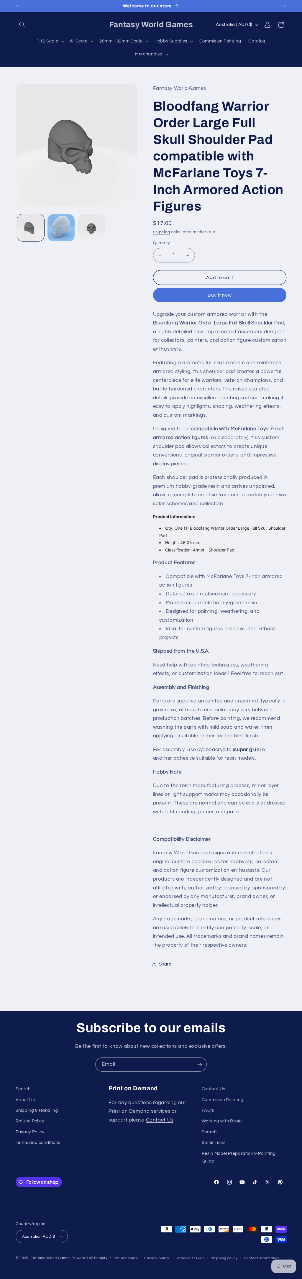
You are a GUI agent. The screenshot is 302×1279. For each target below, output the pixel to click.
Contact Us (159, 1120)
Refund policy (126, 1258)
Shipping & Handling (37, 1110)
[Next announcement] (284, 6)
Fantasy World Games (50, 1258)
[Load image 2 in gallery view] (61, 227)
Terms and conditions (38, 1142)
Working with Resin (222, 1121)
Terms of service (190, 1258)
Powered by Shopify (89, 1258)
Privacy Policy (30, 1132)
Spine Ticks (214, 1142)
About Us (25, 1100)
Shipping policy (224, 1258)
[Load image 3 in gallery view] (91, 227)
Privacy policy (156, 1258)
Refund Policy (30, 1121)
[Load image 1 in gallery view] (30, 227)
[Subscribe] (199, 1064)
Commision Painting (222, 1100)
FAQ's (208, 1110)
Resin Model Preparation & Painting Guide (238, 1157)
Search (23, 1089)
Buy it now (220, 295)
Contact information (262, 1258)
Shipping (161, 232)
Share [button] (165, 964)
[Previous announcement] (17, 6)
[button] (22, 25)
